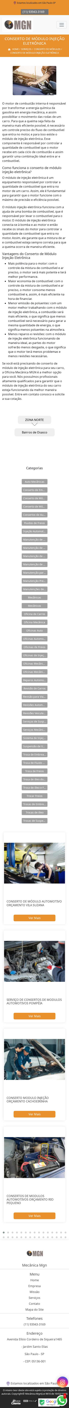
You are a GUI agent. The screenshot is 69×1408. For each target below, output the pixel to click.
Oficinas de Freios (34, 647)
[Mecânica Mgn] (17, 25)
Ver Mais (35, 918)
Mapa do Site (34, 1309)
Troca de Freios (34, 771)
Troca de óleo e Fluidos (35, 787)
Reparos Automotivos (35, 680)
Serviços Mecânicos (35, 729)
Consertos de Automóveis (35, 514)
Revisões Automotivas (35, 705)
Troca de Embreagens (35, 754)
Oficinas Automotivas (35, 639)
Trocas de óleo (34, 812)
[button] (3, 1232)
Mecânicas (34, 597)
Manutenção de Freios (35, 548)
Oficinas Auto (34, 630)
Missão (35, 1292)
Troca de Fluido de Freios (35, 763)
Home (34, 1280)
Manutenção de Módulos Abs (35, 564)
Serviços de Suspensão (35, 721)
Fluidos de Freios (34, 523)
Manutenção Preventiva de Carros (35, 581)
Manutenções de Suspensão (35, 589)
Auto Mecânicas (34, 481)
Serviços (34, 1298)
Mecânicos (34, 605)
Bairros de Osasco (34, 432)
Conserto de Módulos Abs (35, 506)
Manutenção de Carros (35, 539)
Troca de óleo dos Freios (35, 779)
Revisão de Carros (35, 688)
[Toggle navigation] (61, 24)
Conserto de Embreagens (35, 490)
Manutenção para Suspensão (35, 572)
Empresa (34, 1286)
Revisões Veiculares (35, 713)
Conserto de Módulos (35, 498)
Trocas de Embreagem (35, 804)
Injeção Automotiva (35, 531)
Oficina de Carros (34, 614)
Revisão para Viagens (35, 696)
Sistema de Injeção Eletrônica (35, 738)
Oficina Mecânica (34, 622)
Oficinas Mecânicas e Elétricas (35, 672)
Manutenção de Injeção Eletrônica (35, 556)
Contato (34, 1304)
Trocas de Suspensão (35, 820)
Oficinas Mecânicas (35, 663)
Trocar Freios (35, 796)
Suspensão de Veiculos (35, 746)
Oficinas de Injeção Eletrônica (35, 655)
